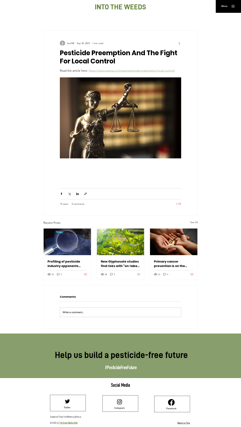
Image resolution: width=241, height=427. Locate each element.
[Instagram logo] (119, 402)
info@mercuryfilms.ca (72, 417)
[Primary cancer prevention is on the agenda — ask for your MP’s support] (173, 242)
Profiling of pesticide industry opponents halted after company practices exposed (65, 263)
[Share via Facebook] (61, 193)
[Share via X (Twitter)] (69, 193)
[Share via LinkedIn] (77, 193)
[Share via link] (85, 193)
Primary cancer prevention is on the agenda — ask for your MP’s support (171, 263)
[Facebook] (171, 402)
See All (194, 222)
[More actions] (179, 43)
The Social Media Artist (68, 423)
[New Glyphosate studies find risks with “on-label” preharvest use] (120, 242)
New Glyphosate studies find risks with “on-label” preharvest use (120, 263)
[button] (224, 6)
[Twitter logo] (67, 401)
